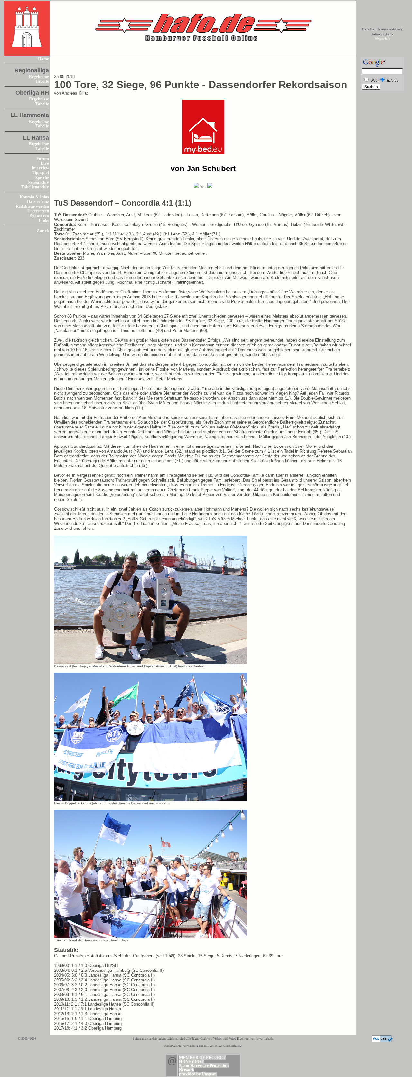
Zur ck (43, 230)
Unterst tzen (38, 211)
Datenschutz (38, 201)
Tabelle (42, 81)
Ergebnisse (39, 76)
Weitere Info (382, 38)
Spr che (42, 177)
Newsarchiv (38, 182)
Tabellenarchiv (35, 187)
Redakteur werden (32, 206)
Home (43, 59)
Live (45, 163)
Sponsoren (39, 216)
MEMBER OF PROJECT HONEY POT (202, 1059)
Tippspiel (40, 172)
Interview (40, 168)
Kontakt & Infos (34, 197)
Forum (42, 158)
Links (44, 220)
